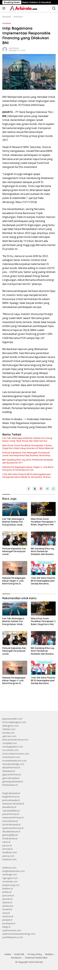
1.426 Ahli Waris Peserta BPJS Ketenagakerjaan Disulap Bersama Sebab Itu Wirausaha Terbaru (26, 475)
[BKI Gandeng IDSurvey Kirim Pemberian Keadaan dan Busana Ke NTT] (43, 539)
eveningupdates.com (12, 746)
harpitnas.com (9, 859)
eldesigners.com (10, 725)
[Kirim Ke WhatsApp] (53, 488)
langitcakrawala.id (11, 793)
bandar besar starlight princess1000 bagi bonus (25, 701)
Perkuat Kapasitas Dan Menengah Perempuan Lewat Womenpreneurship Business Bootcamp (26, 454)
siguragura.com (10, 878)
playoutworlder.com (12, 718)
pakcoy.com (8, 855)
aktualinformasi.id (11, 767)
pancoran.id (8, 895)
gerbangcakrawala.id (12, 781)
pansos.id (7, 845)
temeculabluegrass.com (14, 722)
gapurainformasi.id (11, 774)
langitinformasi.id (10, 796)
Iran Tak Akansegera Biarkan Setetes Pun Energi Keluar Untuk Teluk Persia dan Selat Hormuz (27, 439)
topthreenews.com (11, 930)
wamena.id (7, 916)
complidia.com (9, 743)
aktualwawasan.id (11, 831)
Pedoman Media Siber (36, 957)
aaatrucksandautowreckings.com (18, 933)
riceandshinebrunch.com (14, 760)
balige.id (6, 926)
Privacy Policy (35, 954)
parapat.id (7, 919)
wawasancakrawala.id (13, 803)
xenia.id (6, 912)
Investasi (6, 23)
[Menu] (4, 8)
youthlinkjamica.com (12, 937)
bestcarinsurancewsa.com (15, 739)
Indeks (7, 954)
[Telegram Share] (47, 488)
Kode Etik (19, 954)
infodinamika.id (9, 838)
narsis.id (6, 841)
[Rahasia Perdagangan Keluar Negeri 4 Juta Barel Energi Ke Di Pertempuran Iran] (14, 568)
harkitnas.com (9, 867)
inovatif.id (7, 909)
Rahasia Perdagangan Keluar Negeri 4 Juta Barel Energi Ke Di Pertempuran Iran (27, 468)
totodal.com (8, 732)
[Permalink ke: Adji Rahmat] (4, 49)
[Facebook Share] (28, 488)
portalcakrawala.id (11, 824)
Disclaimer (16, 957)
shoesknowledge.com (13, 764)
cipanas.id (7, 902)
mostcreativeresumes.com (15, 753)
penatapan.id (8, 923)
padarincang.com (10, 885)
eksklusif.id (7, 905)
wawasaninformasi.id (12, 817)
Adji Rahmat (14, 48)
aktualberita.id (9, 807)
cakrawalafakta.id (11, 810)
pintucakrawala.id (10, 800)
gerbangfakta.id (10, 834)
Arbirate (38, 962)
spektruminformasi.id (12, 828)
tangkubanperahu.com (13, 871)
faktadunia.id (8, 771)
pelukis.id (6, 891)
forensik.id (7, 848)
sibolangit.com (9, 874)
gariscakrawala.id (10, 778)
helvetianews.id (9, 784)
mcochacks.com (10, 750)
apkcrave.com (9, 736)
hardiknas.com (9, 852)
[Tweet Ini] (34, 488)
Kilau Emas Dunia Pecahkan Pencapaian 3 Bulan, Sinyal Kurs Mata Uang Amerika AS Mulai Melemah (28, 447)
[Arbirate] (23, 8)
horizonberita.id (10, 821)
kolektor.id (7, 888)
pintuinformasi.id (10, 814)
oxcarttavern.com (11, 757)
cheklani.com (8, 729)
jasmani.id (7, 898)
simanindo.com (10, 881)
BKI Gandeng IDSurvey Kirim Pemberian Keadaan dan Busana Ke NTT (27, 461)
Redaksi (49, 954)
